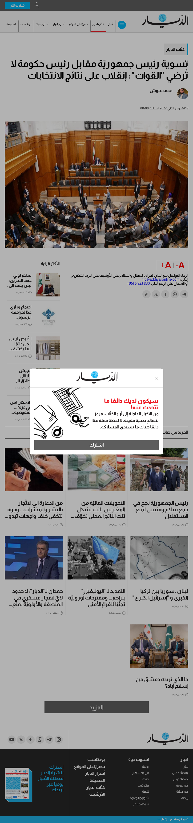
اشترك (96, 444)
